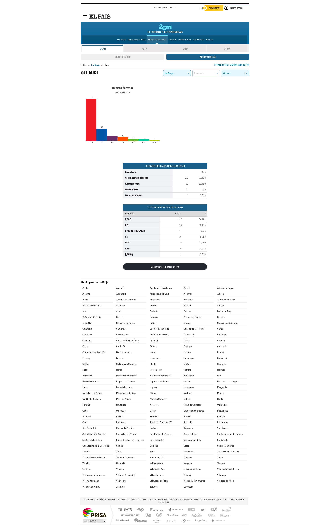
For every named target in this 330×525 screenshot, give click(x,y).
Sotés (186, 446)
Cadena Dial (184, 515)
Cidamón (154, 340)
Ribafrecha (222, 422)
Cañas (220, 329)
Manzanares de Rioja (126, 393)
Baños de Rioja (224, 311)
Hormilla (221, 370)
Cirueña (221, 340)
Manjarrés (222, 387)
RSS (167, 502)
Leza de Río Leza (124, 387)
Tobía (152, 451)
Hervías (187, 370)
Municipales (122, 57)
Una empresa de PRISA (94, 513)
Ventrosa (86, 469)
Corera (153, 346)
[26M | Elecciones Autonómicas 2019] (165, 28)
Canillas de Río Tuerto (194, 329)
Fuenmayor (189, 358)
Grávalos (221, 364)
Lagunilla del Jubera (159, 381)
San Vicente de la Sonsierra (95, 446)
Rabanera (121, 422)
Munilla (220, 393)
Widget (209, 40)
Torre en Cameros (125, 457)
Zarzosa (154, 486)
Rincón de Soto (89, 428)
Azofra (119, 311)
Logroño (154, 387)
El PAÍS (125, 510)
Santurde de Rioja (192, 440)
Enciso (153, 352)
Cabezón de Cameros (227, 323)
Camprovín (121, 329)
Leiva (85, 387)
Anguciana (155, 299)
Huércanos (189, 375)
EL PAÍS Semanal (197, 515)
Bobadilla (86, 323)
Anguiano (188, 299)
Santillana (157, 510)
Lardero (187, 381)
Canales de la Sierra (159, 329)
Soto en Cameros (225, 446)
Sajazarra (188, 428)
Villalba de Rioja (157, 469)
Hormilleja (87, 375)
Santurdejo (222, 440)
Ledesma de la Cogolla (228, 381)
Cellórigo (221, 334)
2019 (103, 48)
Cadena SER (190, 510)
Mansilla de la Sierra (92, 393)
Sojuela (119, 446)
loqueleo (201, 520)
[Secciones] (85, 16)
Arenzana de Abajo (226, 299)
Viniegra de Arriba (91, 486)
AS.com (201, 510)
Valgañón (188, 463)
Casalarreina (122, 334)
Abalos (85, 288)
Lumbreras (189, 387)
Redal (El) (188, 422)
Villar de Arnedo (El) (125, 475)
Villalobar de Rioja (192, 469)
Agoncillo (120, 288)
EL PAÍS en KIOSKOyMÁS (233, 499)
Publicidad (141, 499)
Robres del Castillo (125, 428)
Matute (153, 393)
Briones (187, 323)
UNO (148, 515)
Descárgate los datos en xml (165, 266)
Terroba (86, 451)
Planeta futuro (210, 515)
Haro (84, 370)
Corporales (222, 346)
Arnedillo (120, 305)
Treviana (188, 457)
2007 (227, 48)
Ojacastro (121, 410)
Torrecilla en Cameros (228, 451)
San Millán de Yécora (126, 434)
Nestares (154, 405)
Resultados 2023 (136, 40)
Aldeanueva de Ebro (159, 294)
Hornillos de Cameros (126, 375)
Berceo (119, 317)
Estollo (220, 352)
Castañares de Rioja (159, 334)
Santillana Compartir (175, 510)
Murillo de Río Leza (91, 399)
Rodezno (154, 428)
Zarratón (120, 486)
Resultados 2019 (157, 40)
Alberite (86, 294)
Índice (161, 502)
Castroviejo (189, 334)
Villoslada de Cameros (194, 481)
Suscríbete (214, 8)
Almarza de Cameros (126, 299)
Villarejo (187, 475)
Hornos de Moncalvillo (160, 375)
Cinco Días (171, 515)
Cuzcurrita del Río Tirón (93, 352)
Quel (84, 422)
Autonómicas (208, 57)
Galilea (85, 364)
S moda (185, 520)
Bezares (221, 317)
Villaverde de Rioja (159, 481)
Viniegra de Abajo (225, 481)
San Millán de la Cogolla (93, 434)
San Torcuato (156, 440)
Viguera (120, 469)
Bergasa (154, 317)
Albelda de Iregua (225, 288)
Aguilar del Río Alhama (161, 288)
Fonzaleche (155, 358)
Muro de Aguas (123, 399)
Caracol (225, 510)
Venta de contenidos (126, 499)
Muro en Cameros (158, 399)
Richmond (123, 520)
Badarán (154, 311)
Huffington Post (129, 515)
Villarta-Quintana (90, 481)
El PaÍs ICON (171, 520)
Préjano (221, 416)
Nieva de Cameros (192, 405)
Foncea (119, 358)
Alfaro (85, 299)
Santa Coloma (190, 434)
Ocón (85, 410)
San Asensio (223, 428)
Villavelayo (121, 481)
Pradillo (187, 416)
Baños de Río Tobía (91, 317)
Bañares (188, 311)
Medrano (188, 393)
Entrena (187, 352)
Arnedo (153, 305)
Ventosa (221, 463)
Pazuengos (222, 410)
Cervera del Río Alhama (127, 340)
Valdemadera (156, 463)
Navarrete (121, 405)
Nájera (187, 399)
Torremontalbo (157, 457)
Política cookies (185, 499)
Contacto (112, 499)
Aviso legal (152, 499)
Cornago (188, 346)
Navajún (86, 405)
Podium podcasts (157, 520)
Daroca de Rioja (124, 352)
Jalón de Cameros (91, 381)
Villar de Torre (157, 475)
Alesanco (188, 294)
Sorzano (154, 446)
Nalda (220, 399)
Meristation (217, 520)
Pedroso (86, 416)
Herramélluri (156, 370)
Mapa (218, 499)
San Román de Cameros (161, 434)
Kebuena (222, 515)
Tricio (220, 457)
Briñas (153, 323)
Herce (119, 370)
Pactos (173, 40)
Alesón (220, 294)
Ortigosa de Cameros (194, 410)
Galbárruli (222, 358)
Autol (84, 311)
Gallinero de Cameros (126, 364)
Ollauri (153, 410)
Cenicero (86, 340)
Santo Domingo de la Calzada (130, 440)
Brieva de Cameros (125, 323)
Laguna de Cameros (126, 381)
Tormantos (189, 451)
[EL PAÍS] (100, 16)
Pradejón (154, 416)
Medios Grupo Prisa (94, 521)
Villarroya (222, 475)
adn (212, 510)
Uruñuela (120, 463)
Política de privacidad (167, 499)
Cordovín (120, 346)
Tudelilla (86, 463)
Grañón (187, 364)
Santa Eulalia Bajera (92, 440)
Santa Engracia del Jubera (230, 434)
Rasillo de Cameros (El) (161, 422)
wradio (158, 515)
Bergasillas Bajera (192, 317)
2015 (144, 48)
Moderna (140, 520)
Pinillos (119, 416)
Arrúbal (187, 305)
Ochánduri (222, 405)
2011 (185, 48)
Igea (219, 375)
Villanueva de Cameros (93, 475)
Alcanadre (121, 294)
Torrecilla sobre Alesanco (94, 457)
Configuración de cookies (204, 499)
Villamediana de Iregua (228, 469)
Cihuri (186, 340)
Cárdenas (87, 334)
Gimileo (153, 364)
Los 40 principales (141, 510)
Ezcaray (86, 358)
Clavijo (85, 346)
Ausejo (220, 305)
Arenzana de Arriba (91, 305)
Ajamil (187, 288)
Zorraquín (188, 486)
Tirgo (118, 451)
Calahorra (87, 329)
